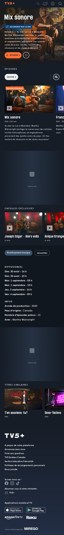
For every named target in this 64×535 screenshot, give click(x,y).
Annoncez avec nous (15, 449)
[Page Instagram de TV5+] (12, 483)
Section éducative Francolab (19, 461)
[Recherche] (60, 3)
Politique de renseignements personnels (25, 465)
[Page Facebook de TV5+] (6, 483)
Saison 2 (11, 77)
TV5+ (11, 492)
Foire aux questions (14, 453)
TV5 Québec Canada (15, 457)
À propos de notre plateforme (19, 445)
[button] (38, 3)
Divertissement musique (18, 252)
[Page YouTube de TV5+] (18, 483)
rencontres (42, 253)
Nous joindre (11, 469)
